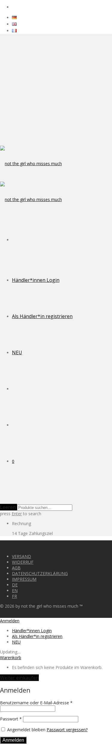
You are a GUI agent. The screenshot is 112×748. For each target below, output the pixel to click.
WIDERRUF (22, 562)
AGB (16, 568)
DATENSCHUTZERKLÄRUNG (40, 573)
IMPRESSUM (24, 579)
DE (15, 585)
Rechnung (21, 523)
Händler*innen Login (35, 280)
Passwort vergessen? (67, 729)
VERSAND (21, 556)
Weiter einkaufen (19, 677)
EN (15, 590)
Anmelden (13, 740)
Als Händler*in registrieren (42, 316)
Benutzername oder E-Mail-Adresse (36, 703)
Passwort (11, 719)
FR (14, 596)
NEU (17, 352)
